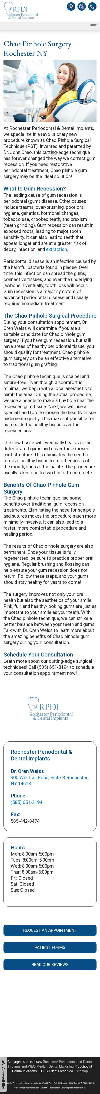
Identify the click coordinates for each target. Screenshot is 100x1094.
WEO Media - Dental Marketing (51, 1066)
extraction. (57, 249)
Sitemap (82, 1071)
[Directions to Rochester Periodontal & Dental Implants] (71, 6)
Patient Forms (50, 947)
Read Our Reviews (50, 964)
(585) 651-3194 (26, 802)
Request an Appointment (50, 930)
